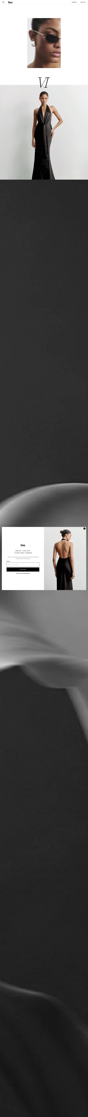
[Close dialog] (84, 528)
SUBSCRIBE (23, 569)
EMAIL (8, 561)
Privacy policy (19, 573)
